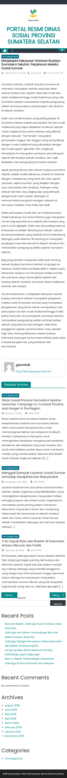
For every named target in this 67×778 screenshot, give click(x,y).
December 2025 (14, 736)
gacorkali (36, 73)
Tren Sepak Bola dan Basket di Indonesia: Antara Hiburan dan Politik (33, 543)
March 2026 (12, 723)
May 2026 (10, 714)
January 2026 (13, 731)
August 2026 (12, 705)
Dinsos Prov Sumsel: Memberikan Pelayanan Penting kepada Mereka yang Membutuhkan (12, 595)
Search (21, 598)
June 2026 (11, 710)
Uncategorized (10, 56)
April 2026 (10, 718)
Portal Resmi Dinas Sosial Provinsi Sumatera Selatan (33, 35)
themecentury (56, 773)
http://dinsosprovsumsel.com (34, 371)
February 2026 (13, 727)
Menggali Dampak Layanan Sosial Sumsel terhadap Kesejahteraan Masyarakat (33, 475)
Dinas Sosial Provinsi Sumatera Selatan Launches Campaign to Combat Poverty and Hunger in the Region (33, 404)
